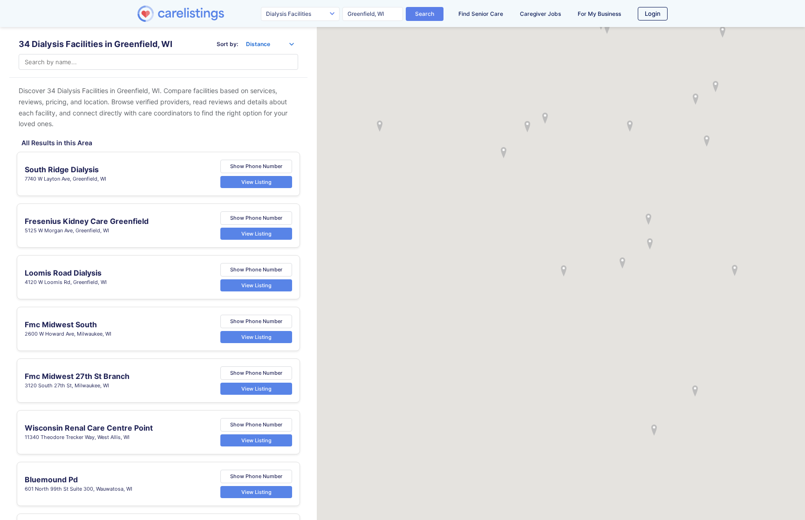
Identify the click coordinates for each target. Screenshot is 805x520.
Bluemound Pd (51, 479)
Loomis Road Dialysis (63, 272)
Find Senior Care (480, 13)
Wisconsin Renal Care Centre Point (89, 427)
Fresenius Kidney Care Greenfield (87, 221)
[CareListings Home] (207, 14)
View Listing (256, 182)
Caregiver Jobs (540, 13)
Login (653, 13)
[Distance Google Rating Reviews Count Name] (270, 44)
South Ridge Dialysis (62, 169)
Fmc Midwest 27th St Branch (77, 376)
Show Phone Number (256, 166)
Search (424, 13)
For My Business (599, 13)
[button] (563, 271)
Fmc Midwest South (61, 324)
